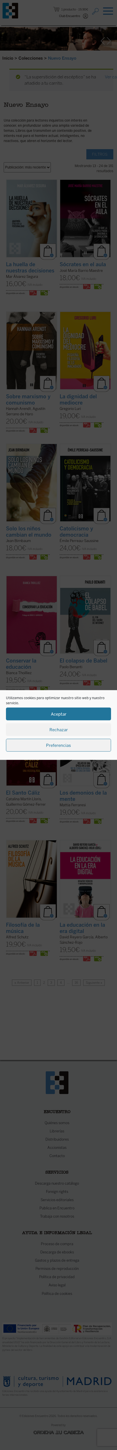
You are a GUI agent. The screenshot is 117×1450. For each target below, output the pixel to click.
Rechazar (58, 729)
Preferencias (58, 745)
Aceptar (58, 713)
